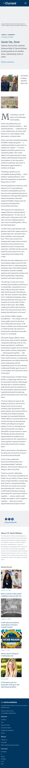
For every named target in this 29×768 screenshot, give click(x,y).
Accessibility (4, 713)
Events (3, 733)
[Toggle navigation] (25, 3)
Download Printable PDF (11, 522)
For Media (3, 742)
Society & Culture (6, 728)
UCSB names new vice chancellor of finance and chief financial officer (10, 685)
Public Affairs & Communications (10, 745)
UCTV (2, 761)
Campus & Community (7, 730)
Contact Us (4, 740)
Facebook (3, 752)
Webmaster (12, 713)
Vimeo (3, 756)
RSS (2, 764)
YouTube (3, 759)
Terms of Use (9, 711)
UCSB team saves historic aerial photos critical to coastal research (10, 625)
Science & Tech (5, 725)
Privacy (3, 711)
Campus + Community (8, 35)
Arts (2, 722)
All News (3, 720)
